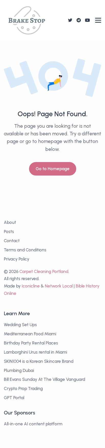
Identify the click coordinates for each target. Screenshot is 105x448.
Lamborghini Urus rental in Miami (35, 352)
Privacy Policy (16, 259)
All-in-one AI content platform (33, 423)
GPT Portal (14, 397)
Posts (9, 231)
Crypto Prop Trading (23, 388)
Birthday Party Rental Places (31, 342)
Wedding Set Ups (20, 324)
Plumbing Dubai (19, 370)
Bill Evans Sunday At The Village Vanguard (44, 379)
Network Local (59, 285)
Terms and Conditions (25, 249)
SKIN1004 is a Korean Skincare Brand (38, 361)
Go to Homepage (53, 168)
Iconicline (31, 285)
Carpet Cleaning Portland (43, 271)
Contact (12, 240)
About (10, 222)
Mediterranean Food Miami (30, 333)
